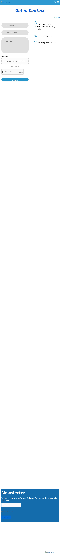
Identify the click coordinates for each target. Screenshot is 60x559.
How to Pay (36, 551)
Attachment (4, 56)
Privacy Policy (22, 545)
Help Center (22, 541)
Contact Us (36, 547)
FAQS (34, 543)
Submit (15, 80)
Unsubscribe (7, 511)
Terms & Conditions (21, 550)
